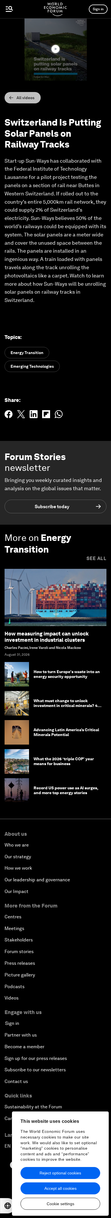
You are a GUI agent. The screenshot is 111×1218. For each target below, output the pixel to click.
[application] (55, 49)
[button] (55, 49)
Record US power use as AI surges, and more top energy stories (66, 790)
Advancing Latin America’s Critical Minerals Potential (66, 732)
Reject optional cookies (60, 1173)
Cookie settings (60, 1203)
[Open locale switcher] (7, 1205)
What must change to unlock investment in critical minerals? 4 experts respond (66, 705)
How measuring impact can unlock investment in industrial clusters (47, 637)
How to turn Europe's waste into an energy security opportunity (67, 674)
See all (96, 558)
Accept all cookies (60, 1188)
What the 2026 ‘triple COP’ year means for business (64, 761)
